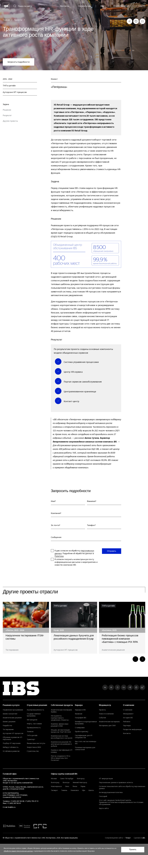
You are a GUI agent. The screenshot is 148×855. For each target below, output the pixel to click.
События (102, 718)
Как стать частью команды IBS (85, 742)
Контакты (64, 6)
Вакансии (78, 714)
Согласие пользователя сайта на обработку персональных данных (122, 787)
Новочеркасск (56, 786)
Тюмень (64, 790)
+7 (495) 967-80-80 (121, 6)
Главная (6, 20)
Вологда (66, 782)
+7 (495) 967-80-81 (14, 803)
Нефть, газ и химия (34, 724)
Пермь (82, 786)
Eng (102, 6)
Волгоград (55, 782)
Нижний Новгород (80, 782)
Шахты (91, 790)
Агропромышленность (35, 710)
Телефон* (91, 525)
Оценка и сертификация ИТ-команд (62, 751)
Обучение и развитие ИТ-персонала (13, 738)
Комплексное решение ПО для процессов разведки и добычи (61, 744)
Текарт (128, 838)
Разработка (7, 725)
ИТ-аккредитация (106, 778)
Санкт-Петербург (67, 778)
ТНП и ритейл (32, 735)
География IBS (80, 718)
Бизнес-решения (9, 722)
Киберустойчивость (10, 747)
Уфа (83, 790)
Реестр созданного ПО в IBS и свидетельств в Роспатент (60, 758)
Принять (132, 849)
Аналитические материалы (109, 722)
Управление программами (13, 710)
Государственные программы (34, 715)
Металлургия (32, 720)
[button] (135, 659)
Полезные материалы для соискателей (85, 748)
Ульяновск (75, 790)
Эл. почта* (55, 525)
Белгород (81, 778)
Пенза (74, 786)
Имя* (53, 501)
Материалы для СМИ (107, 725)
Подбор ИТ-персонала (11, 743)
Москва (54, 778)
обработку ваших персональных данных (18, 851)
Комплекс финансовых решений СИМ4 (59, 725)
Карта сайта (103, 808)
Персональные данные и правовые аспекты (116, 782)
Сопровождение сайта (114, 838)
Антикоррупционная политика (110, 792)
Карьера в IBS (80, 710)
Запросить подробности (18, 62)
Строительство (33, 751)
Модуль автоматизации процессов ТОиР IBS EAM (61, 731)
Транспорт (31, 739)
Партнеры (127, 725)
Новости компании (106, 714)
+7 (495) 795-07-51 (31, 801)
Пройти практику (81, 731)
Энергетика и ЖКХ (34, 747)
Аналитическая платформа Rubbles (61, 711)
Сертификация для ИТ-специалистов (84, 736)
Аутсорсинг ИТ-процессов (13, 733)
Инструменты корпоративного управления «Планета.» (60, 718)
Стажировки (80, 728)
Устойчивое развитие (11, 751)
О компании (127, 710)
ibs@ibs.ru (11, 807)
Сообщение (56, 537)
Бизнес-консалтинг (10, 714)
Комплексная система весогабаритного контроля (61, 737)
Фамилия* (91, 501)
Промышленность (34, 728)
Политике (59, 556)
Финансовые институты (36, 743)
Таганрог (54, 790)
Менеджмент (128, 714)
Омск (67, 786)
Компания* (56, 513)
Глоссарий (103, 796)
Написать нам (84, 6)
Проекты (18, 20)
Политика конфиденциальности (122, 802)
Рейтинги (126, 722)
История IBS (128, 718)
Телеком (30, 731)
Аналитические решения (12, 718)
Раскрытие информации (132, 729)
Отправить (111, 551)
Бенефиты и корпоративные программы (86, 723)
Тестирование (8, 729)
